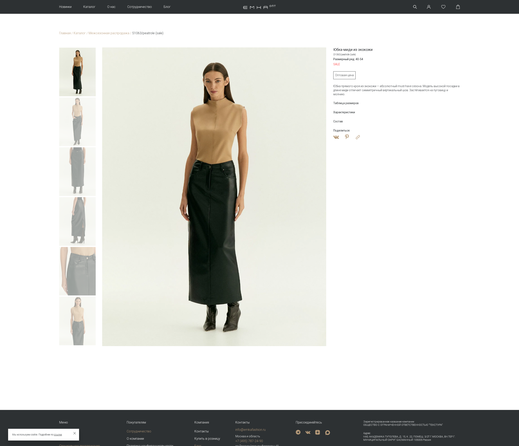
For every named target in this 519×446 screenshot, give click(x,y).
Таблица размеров (346, 103)
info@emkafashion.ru (250, 430)
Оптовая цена (344, 75)
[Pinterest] (347, 137)
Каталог (89, 7)
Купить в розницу (207, 439)
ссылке (58, 434)
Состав (338, 121)
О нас (111, 7)
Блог (167, 7)
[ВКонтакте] (336, 137)
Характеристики (344, 112)
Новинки (65, 7)
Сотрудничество (139, 7)
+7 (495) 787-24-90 (249, 441)
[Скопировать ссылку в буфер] (358, 137)
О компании (135, 439)
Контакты (201, 431)
